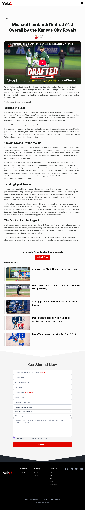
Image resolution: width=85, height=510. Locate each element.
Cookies (57, 499)
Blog (51, 475)
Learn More (22, 472)
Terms (45, 499)
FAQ (51, 478)
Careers (52, 481)
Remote (36, 472)
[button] (82, 3)
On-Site (36, 475)
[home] (7, 3)
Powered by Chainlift (42, 502)
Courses (52, 487)
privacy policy (41, 438)
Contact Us (53, 484)
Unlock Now (42, 257)
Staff (51, 472)
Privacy (51, 499)
